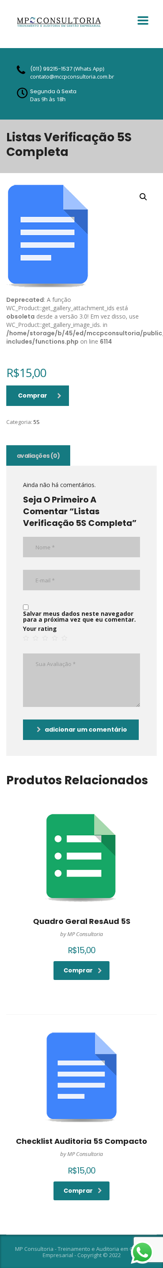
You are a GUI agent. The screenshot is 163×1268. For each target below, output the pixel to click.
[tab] (38, 455)
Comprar (32, 395)
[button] (143, 196)
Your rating (40, 629)
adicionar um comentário (86, 729)
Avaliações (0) (38, 456)
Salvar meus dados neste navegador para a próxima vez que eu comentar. (79, 617)
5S (36, 422)
